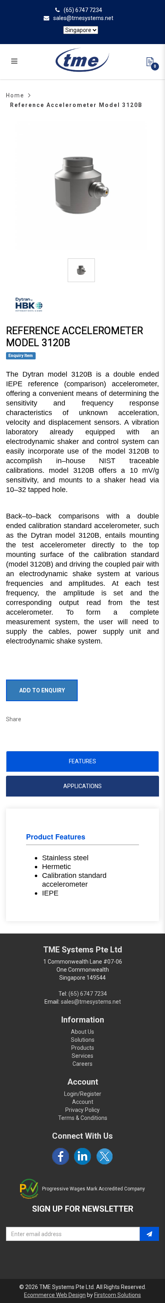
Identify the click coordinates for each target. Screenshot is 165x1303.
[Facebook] (60, 1156)
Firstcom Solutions (117, 1295)
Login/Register (82, 1094)
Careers (82, 1064)
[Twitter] (104, 1156)
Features (82, 761)
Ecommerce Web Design (55, 1295)
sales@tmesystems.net (83, 18)
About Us (82, 1032)
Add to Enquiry (42, 690)
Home (15, 95)
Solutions (83, 1040)
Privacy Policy (82, 1110)
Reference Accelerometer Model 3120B (76, 105)
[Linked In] (82, 1156)
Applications (82, 786)
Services (82, 1056)
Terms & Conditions (82, 1118)
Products (82, 1048)
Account (82, 1102)
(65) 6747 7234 (83, 10)
